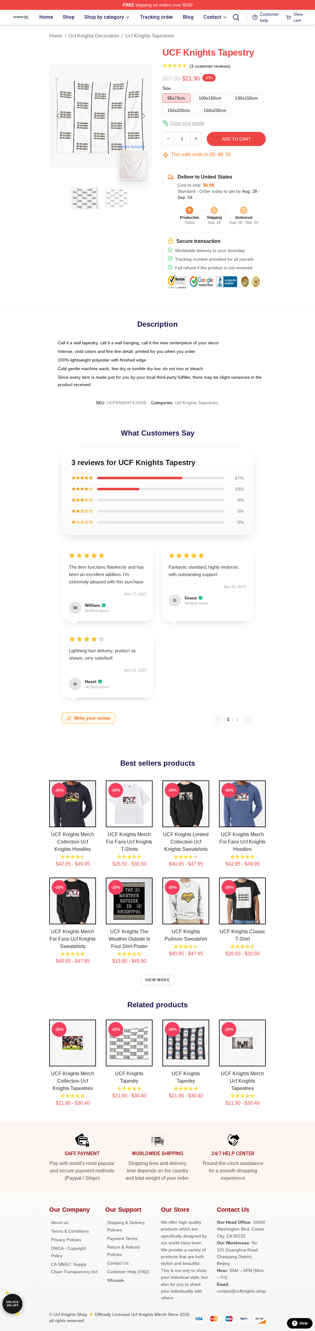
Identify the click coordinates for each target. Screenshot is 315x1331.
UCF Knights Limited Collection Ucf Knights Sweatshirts (186, 842)
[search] (236, 17)
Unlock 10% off (12, 1304)
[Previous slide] (58, 115)
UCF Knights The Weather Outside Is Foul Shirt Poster (129, 939)
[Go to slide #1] (85, 198)
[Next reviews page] (247, 719)
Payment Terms (122, 1238)
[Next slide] (143, 115)
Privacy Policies (66, 1239)
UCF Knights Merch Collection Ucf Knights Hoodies (72, 842)
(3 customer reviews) (209, 66)
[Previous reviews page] (217, 719)
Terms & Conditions (70, 1231)
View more (157, 980)
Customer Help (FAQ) (128, 1271)
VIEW (72, 821)
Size (166, 88)
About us (59, 1222)
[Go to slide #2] (117, 198)
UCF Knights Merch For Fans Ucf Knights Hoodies (242, 842)
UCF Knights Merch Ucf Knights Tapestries (242, 1081)
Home (55, 35)
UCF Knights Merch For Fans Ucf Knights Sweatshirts (73, 939)
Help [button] (304, 1323)
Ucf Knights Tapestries (149, 35)
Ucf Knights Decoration (94, 35)
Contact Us (118, 1263)
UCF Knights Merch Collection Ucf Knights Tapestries (72, 1081)
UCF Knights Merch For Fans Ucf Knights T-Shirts (129, 842)
